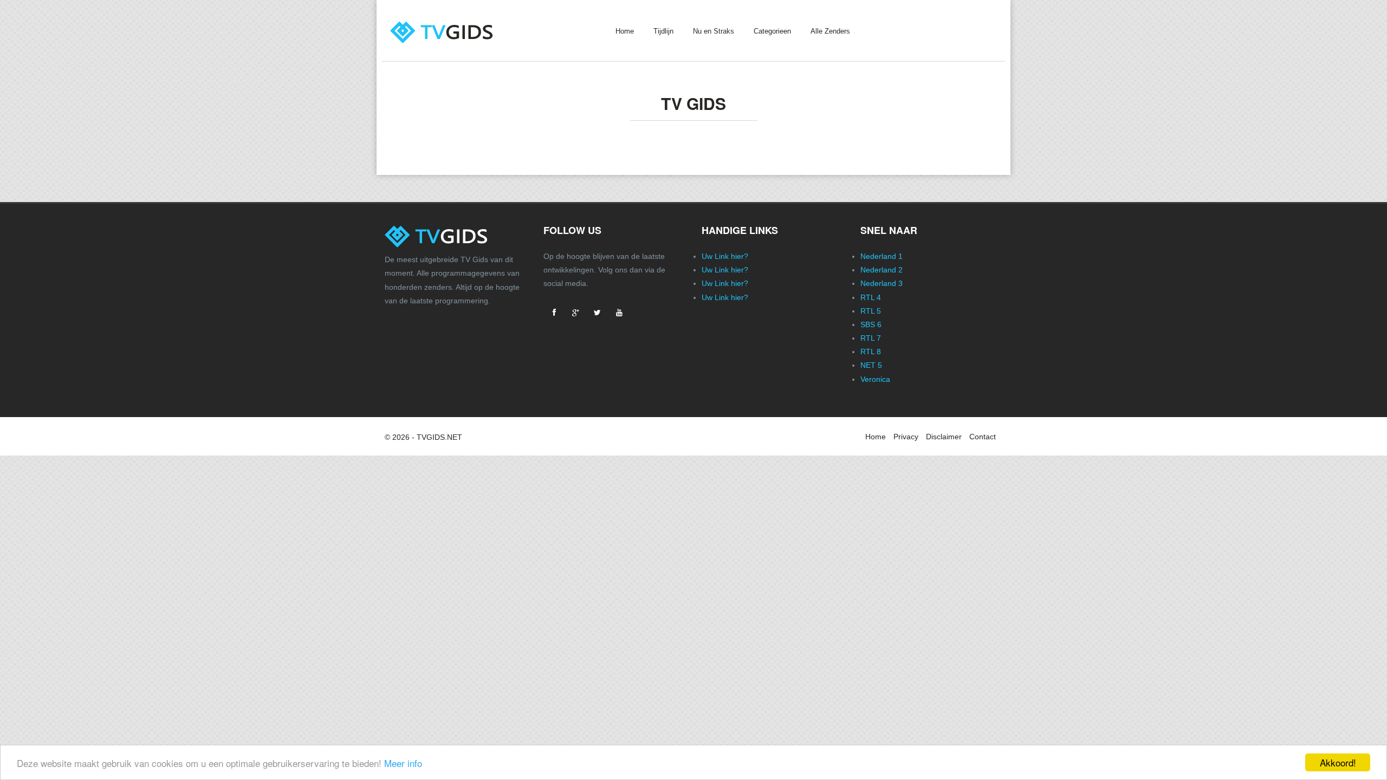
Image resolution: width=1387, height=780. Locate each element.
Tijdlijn (663, 31)
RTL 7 (870, 338)
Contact (982, 436)
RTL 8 (870, 351)
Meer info (403, 763)
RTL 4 (870, 297)
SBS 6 (871, 324)
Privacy (905, 436)
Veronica (875, 379)
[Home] (457, 22)
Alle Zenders (830, 31)
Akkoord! (1338, 762)
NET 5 (871, 365)
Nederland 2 (881, 269)
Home (624, 31)
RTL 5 (870, 311)
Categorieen (772, 31)
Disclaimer (944, 436)
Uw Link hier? (725, 256)
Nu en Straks (713, 31)
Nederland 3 (881, 283)
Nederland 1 (881, 256)
